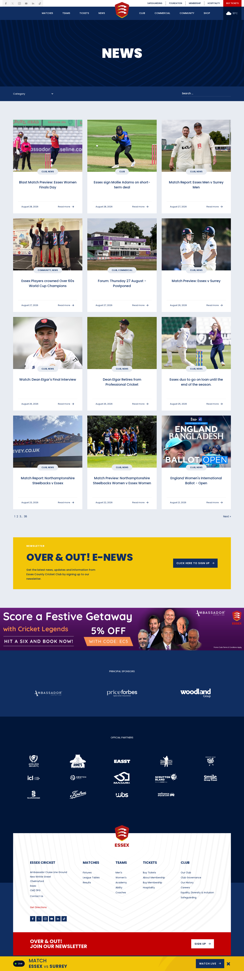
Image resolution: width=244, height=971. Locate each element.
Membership (195, 3)
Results (87, 882)
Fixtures (87, 872)
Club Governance (191, 877)
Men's (119, 872)
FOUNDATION (175, 3)
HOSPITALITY (214, 3)
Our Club (186, 872)
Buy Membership (152, 882)
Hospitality (149, 887)
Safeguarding (188, 897)
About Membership (154, 877)
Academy (121, 882)
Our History (187, 882)
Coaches (121, 892)
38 (25, 516)
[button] (47, 13)
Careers (185, 887)
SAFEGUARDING (154, 3)
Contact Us (36, 896)
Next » (227, 516)
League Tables (91, 877)
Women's (121, 877)
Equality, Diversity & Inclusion (197, 892)
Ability (119, 887)
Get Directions (38, 907)
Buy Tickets (149, 872)
